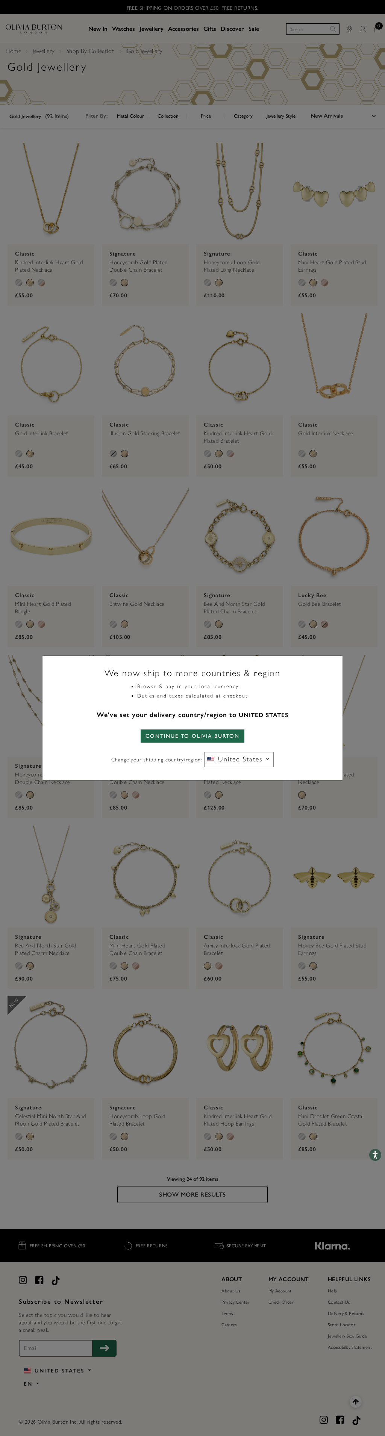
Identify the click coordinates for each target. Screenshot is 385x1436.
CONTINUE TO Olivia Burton (192, 736)
